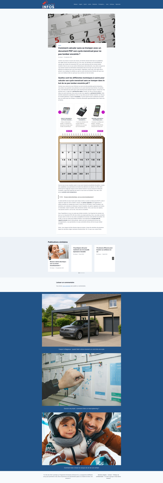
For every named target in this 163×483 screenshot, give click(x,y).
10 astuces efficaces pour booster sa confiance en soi (104, 249)
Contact (110, 474)
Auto (107, 4)
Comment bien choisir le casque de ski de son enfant (81, 468)
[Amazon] (66, 131)
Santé (85, 4)
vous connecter (66, 286)
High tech (118, 4)
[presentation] (58, 252)
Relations (94, 4)
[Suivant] (113, 258)
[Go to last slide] (50, 258)
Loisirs (89, 4)
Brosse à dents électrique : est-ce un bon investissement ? (58, 263)
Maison (76, 4)
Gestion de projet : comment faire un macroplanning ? (81, 408)
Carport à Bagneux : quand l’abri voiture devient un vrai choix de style (81, 349)
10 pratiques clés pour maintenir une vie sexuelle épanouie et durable (81, 249)
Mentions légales (102, 474)
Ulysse (61, 57)
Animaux (112, 4)
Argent (80, 4)
